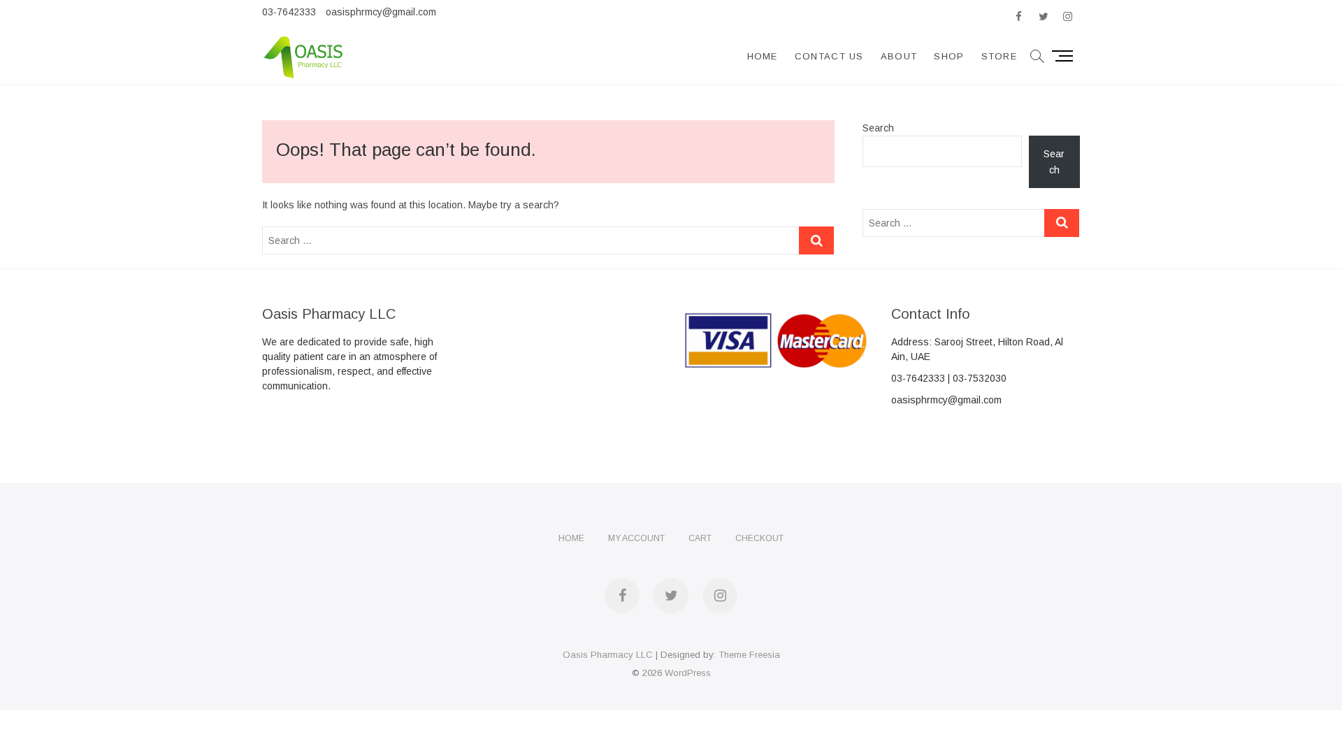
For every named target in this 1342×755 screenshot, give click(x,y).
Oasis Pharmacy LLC (608, 654)
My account (636, 538)
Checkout (759, 538)
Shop (949, 56)
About (899, 56)
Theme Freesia (749, 654)
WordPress (688, 673)
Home (762, 56)
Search (878, 128)
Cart (700, 538)
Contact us (829, 56)
